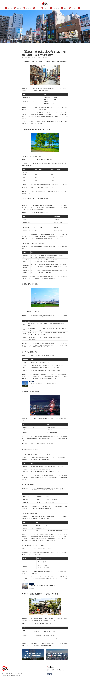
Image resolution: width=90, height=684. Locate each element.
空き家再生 (45, 57)
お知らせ (39, 57)
